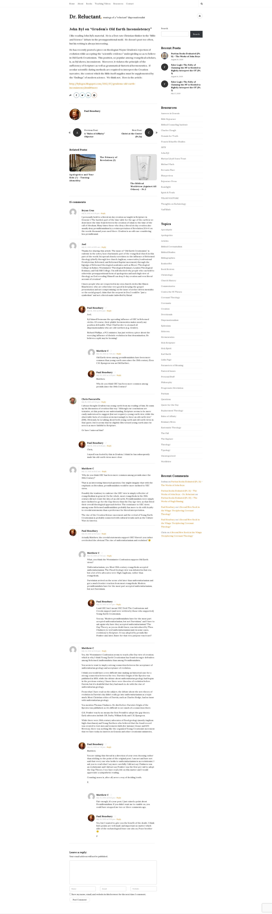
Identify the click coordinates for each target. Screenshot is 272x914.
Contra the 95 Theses (171, 292)
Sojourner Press (169, 181)
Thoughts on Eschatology (173, 204)
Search (164, 28)
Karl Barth (166, 354)
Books (89, 3)
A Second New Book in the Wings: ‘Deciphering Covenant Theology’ (180, 510)
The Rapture (167, 439)
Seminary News (168, 422)
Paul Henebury (92, 111)
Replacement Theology (172, 410)
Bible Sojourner (168, 119)
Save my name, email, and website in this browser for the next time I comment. (109, 894)
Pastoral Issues (168, 371)
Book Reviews (167, 269)
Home (72, 3)
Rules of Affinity (168, 416)
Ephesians (166, 326)
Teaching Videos (102, 3)
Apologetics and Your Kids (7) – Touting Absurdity (81, 177)
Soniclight (166, 187)
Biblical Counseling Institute (174, 124)
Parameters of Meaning (172, 365)
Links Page (166, 359)
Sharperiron (167, 175)
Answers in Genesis (170, 113)
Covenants (166, 303)
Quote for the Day (169, 405)
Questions (166, 399)
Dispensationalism (169, 320)
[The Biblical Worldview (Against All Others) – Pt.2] (143, 167)
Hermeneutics (167, 337)
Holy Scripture (168, 342)
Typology (165, 450)
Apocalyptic (166, 229)
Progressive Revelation (172, 388)
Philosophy (166, 382)
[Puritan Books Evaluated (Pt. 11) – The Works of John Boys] (164, 55)
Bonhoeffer (166, 263)
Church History (168, 280)
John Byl (165, 153)
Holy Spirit (166, 348)
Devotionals (166, 314)
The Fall (165, 433)
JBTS (163, 147)
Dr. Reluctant (85, 16)
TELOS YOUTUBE (169, 198)
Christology (167, 275)
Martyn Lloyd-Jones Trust (173, 158)
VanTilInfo (166, 209)
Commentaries (168, 286)
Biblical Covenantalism (171, 246)
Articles (164, 241)
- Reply (102, 213)
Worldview (166, 461)
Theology (165, 444)
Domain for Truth (169, 136)
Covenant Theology (170, 297)
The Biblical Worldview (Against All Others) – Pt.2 (143, 186)
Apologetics (167, 235)
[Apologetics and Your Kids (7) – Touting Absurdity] (82, 163)
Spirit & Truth (168, 192)
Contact (130, 3)
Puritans (165, 393)
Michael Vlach (167, 164)
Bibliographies (168, 258)
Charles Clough (168, 130)
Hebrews (165, 331)
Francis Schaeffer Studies (173, 141)
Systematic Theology (171, 427)
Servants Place (168, 170)
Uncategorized (168, 456)
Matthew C (102, 351)
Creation (165, 309)
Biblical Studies (168, 252)
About (80, 3)
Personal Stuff (168, 376)
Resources (118, 3)
